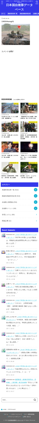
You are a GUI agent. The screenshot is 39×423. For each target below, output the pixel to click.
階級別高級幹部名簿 (25, 13)
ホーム (3, 13)
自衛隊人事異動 (9, 202)
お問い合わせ (27, 416)
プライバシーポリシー (14, 416)
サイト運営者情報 (29, 414)
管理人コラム (8, 214)
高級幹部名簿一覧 (12, 13)
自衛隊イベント (9, 208)
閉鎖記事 (6, 221)
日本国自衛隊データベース (19, 7)
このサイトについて (16, 414)
